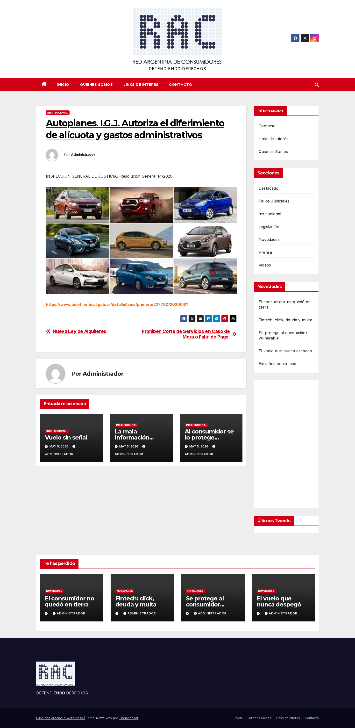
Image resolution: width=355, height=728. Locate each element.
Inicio (63, 84)
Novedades (269, 239)
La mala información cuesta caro (132, 437)
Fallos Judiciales (274, 201)
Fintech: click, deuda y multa (285, 319)
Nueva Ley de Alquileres (79, 331)
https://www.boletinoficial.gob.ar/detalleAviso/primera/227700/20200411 (117, 304)
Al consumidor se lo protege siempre (209, 437)
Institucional (57, 112)
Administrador (83, 154)
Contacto (180, 84)
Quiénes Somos (96, 84)
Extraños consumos (277, 363)
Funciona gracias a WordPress (60, 718)
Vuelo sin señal (66, 437)
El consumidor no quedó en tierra (69, 601)
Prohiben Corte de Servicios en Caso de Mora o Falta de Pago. (186, 334)
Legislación (269, 226)
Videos (265, 265)
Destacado (268, 188)
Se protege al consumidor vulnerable (205, 604)
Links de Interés (140, 84)
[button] (317, 84)
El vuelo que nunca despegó (285, 350)
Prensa (265, 252)
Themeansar (128, 718)
